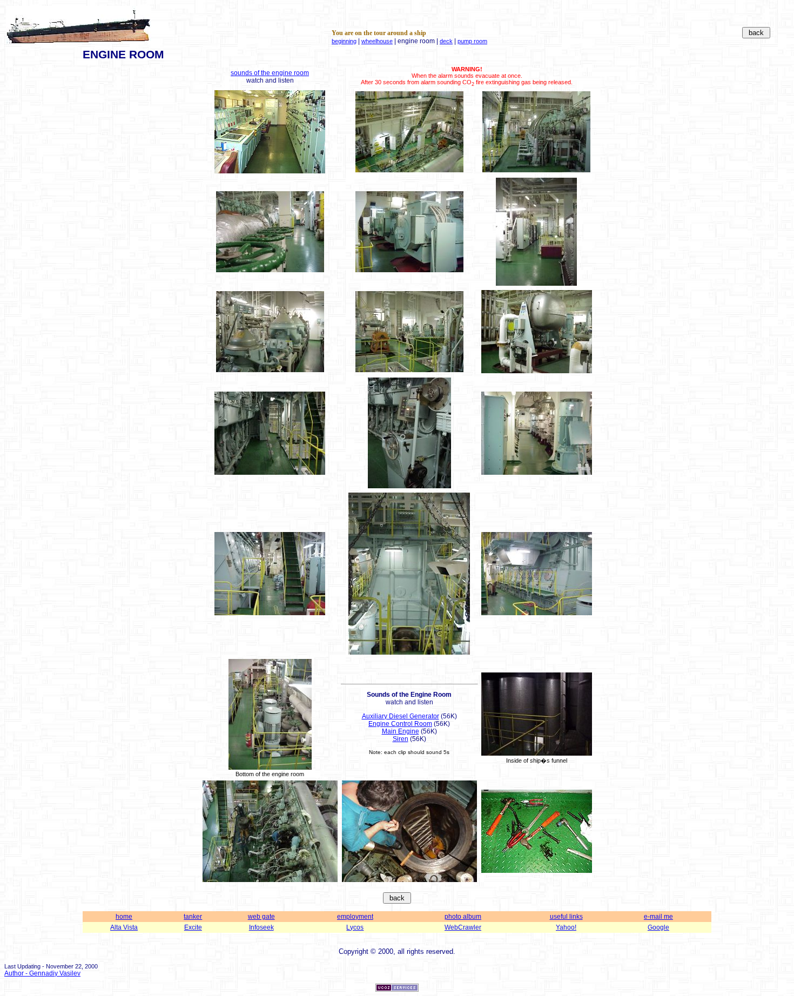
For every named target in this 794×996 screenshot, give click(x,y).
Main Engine (400, 731)
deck (446, 41)
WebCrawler (463, 927)
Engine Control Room (400, 724)
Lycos (355, 927)
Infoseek (261, 927)
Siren (400, 739)
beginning (344, 41)
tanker (193, 916)
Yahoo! (566, 927)
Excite (193, 927)
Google (658, 927)
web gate (261, 916)
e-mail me (658, 916)
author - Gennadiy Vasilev (42, 973)
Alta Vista (124, 927)
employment (355, 916)
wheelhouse (377, 41)
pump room (472, 41)
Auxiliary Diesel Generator (400, 716)
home (124, 916)
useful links (566, 916)
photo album (463, 916)
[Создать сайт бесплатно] (397, 989)
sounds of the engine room (270, 73)
